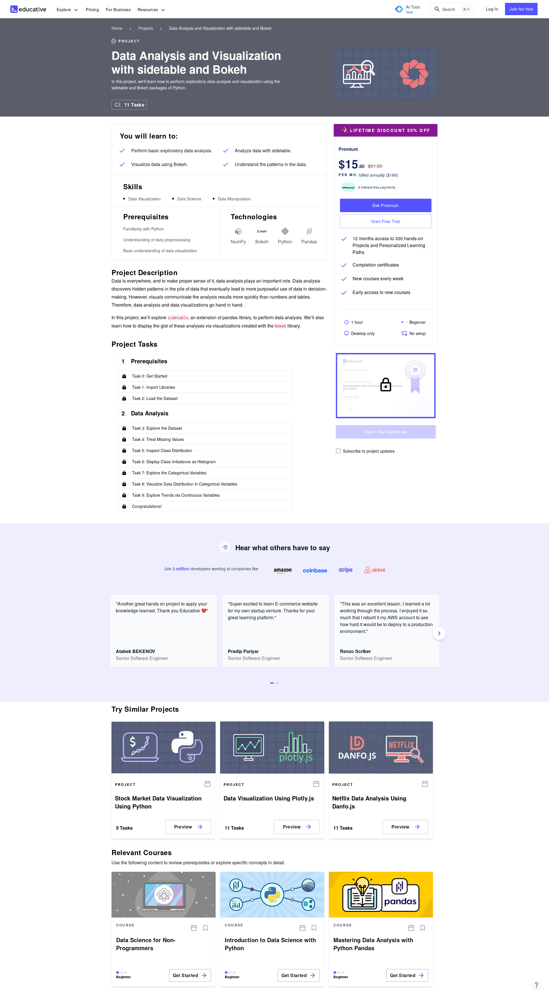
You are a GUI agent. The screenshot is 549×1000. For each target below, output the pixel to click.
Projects (145, 28)
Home (117, 28)
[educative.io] (28, 9)
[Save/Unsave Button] (205, 928)
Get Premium (385, 205)
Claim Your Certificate (385, 432)
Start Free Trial (385, 221)
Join (521, 9)
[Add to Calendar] (207, 784)
